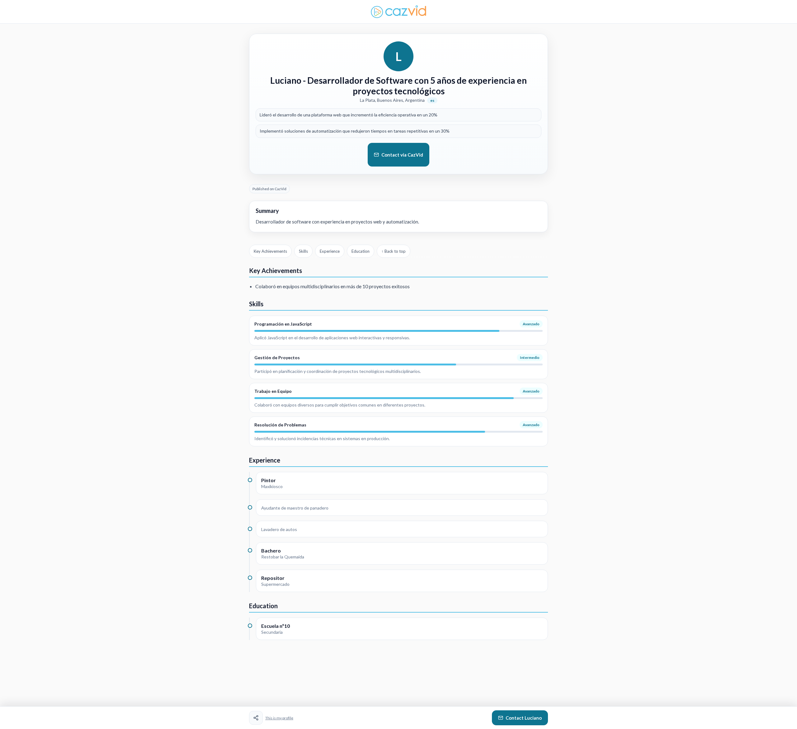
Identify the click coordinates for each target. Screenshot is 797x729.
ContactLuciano (524, 718)
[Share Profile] (256, 718)
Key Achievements (270, 251)
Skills (303, 251)
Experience (330, 251)
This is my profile (279, 718)
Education (360, 251)
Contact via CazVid (402, 155)
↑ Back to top (393, 251)
